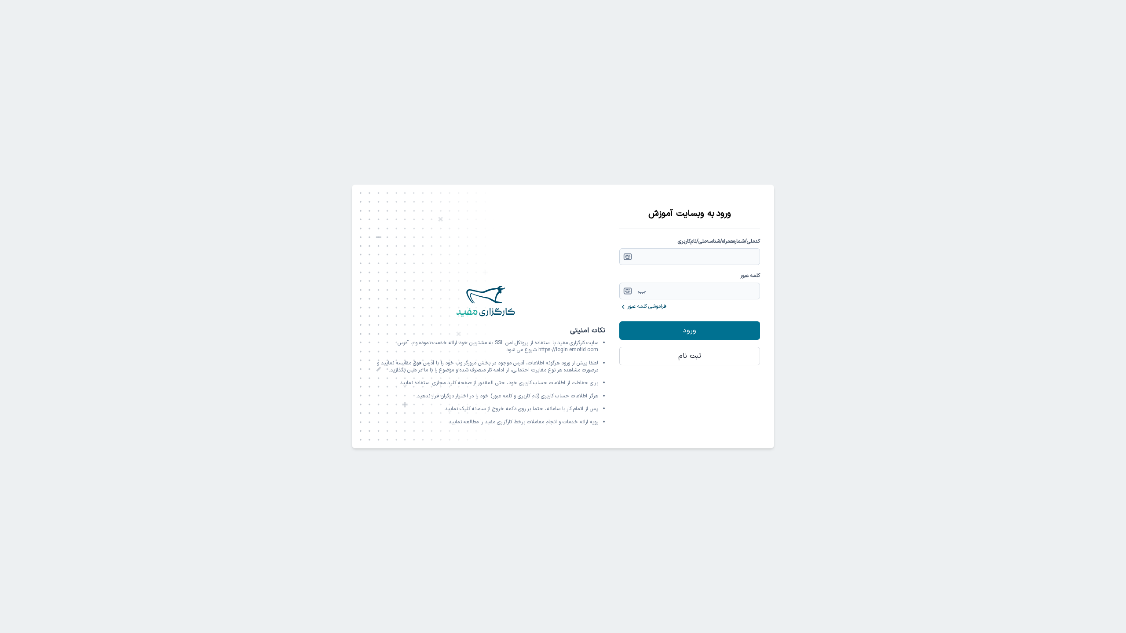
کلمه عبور (750, 275)
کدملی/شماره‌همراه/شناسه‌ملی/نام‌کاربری (719, 241)
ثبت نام (689, 356)
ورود (689, 330)
